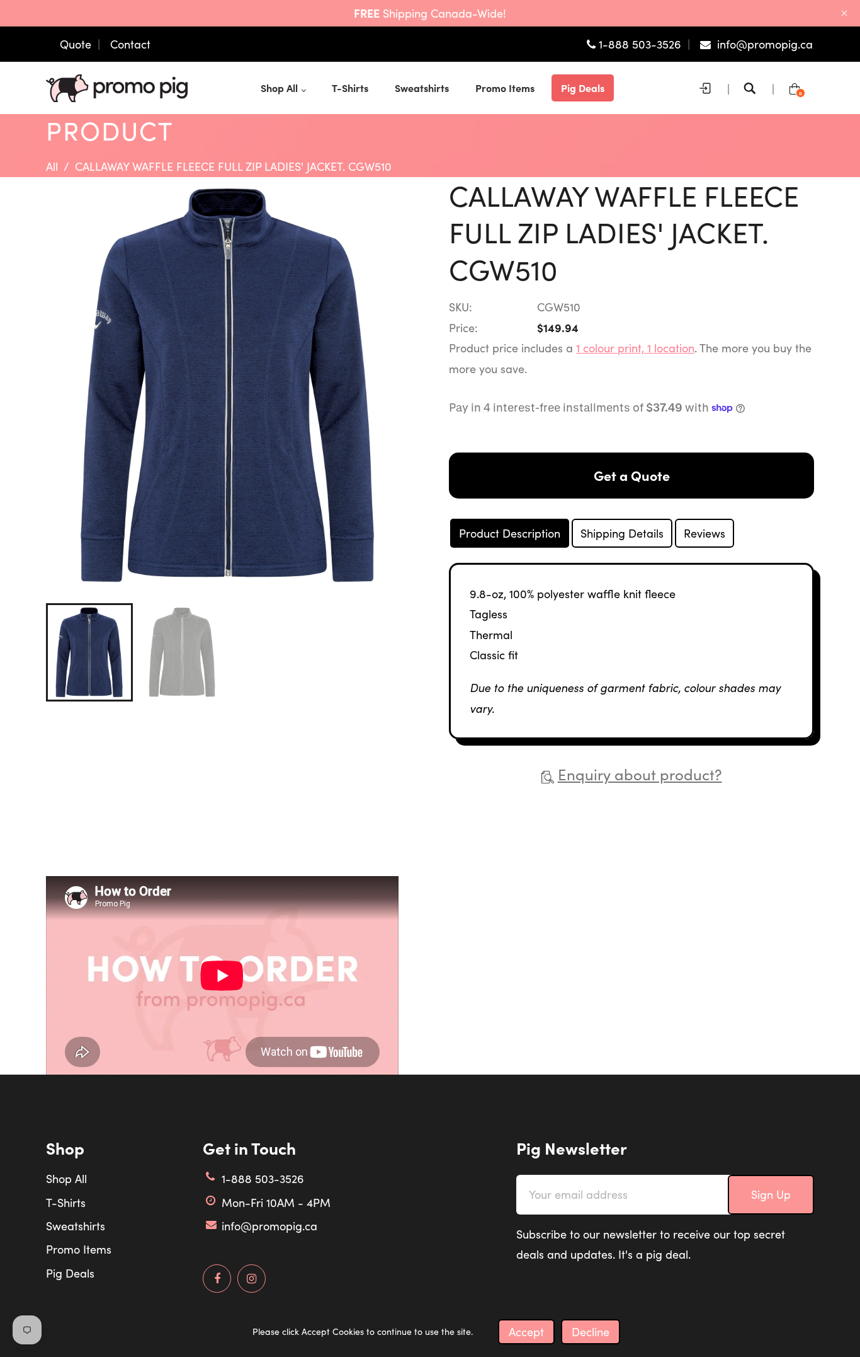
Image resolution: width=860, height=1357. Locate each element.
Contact (130, 44)
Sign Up (771, 1194)
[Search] (753, 88)
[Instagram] (251, 1279)
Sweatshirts (75, 1225)
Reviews (704, 533)
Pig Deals (70, 1273)
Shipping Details (622, 533)
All (52, 166)
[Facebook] (217, 1279)
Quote (75, 44)
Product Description (509, 533)
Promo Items (78, 1249)
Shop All (66, 1178)
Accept (526, 1331)
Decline (590, 1331)
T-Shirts (66, 1202)
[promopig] (117, 86)
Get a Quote (632, 475)
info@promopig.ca (269, 1225)
